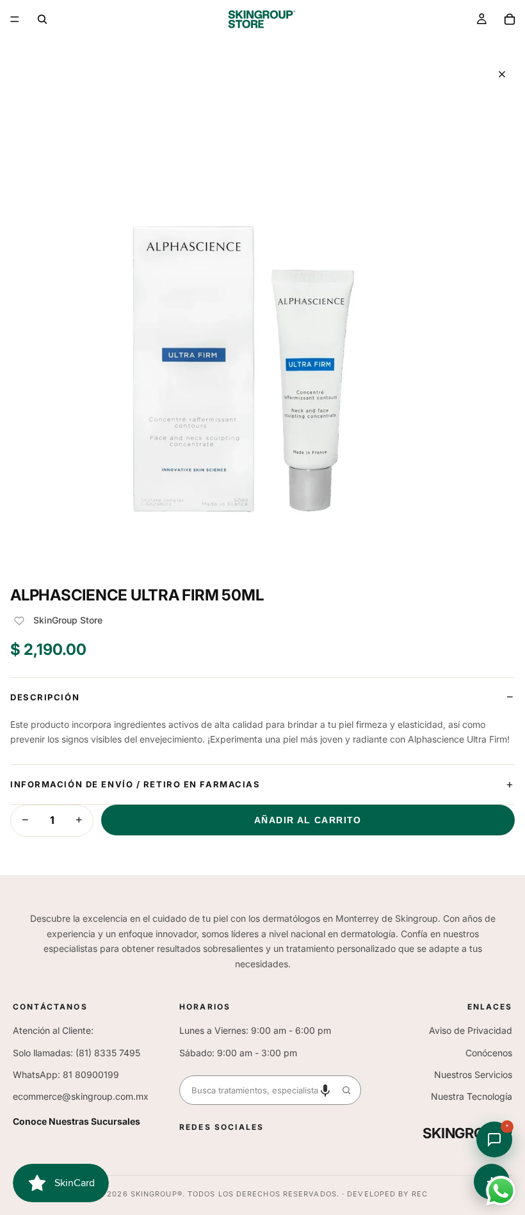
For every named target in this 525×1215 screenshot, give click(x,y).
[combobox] (256, 1090)
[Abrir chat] (494, 1139)
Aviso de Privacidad (470, 1030)
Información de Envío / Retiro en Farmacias (135, 784)
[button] (325, 1090)
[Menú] (14, 19)
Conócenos (488, 1052)
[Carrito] (510, 19)
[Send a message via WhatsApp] (501, 1191)
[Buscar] (42, 19)
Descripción (44, 697)
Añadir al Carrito (308, 820)
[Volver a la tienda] (502, 74)
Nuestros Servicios (473, 1074)
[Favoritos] (19, 621)
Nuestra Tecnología (471, 1096)
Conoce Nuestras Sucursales (76, 1121)
